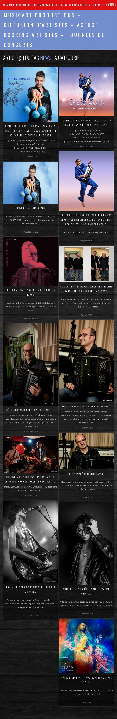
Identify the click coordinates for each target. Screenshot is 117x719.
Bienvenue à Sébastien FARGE (86, 473)
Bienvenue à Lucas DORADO (30, 208)
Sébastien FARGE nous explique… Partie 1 (30, 410)
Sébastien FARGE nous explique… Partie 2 (86, 406)
